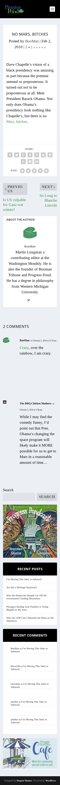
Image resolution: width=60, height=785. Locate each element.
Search (8, 490)
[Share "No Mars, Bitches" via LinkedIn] (43, 155)
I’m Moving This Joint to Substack (24, 579)
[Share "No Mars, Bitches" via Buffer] (50, 155)
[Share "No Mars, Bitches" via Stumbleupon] (23, 161)
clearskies (15, 684)
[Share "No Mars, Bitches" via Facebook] (10, 155)
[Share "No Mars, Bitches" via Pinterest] (36, 155)
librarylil (15, 666)
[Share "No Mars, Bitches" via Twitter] (16, 155)
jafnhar (14, 702)
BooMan (32, 41)
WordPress (51, 780)
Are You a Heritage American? (21, 587)
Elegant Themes (24, 780)
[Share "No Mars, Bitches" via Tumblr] (30, 155)
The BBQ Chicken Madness (35, 403)
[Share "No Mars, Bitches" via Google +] (23, 155)
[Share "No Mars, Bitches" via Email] (30, 161)
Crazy (24, 348)
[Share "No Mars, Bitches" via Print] (36, 161)
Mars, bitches (16, 121)
